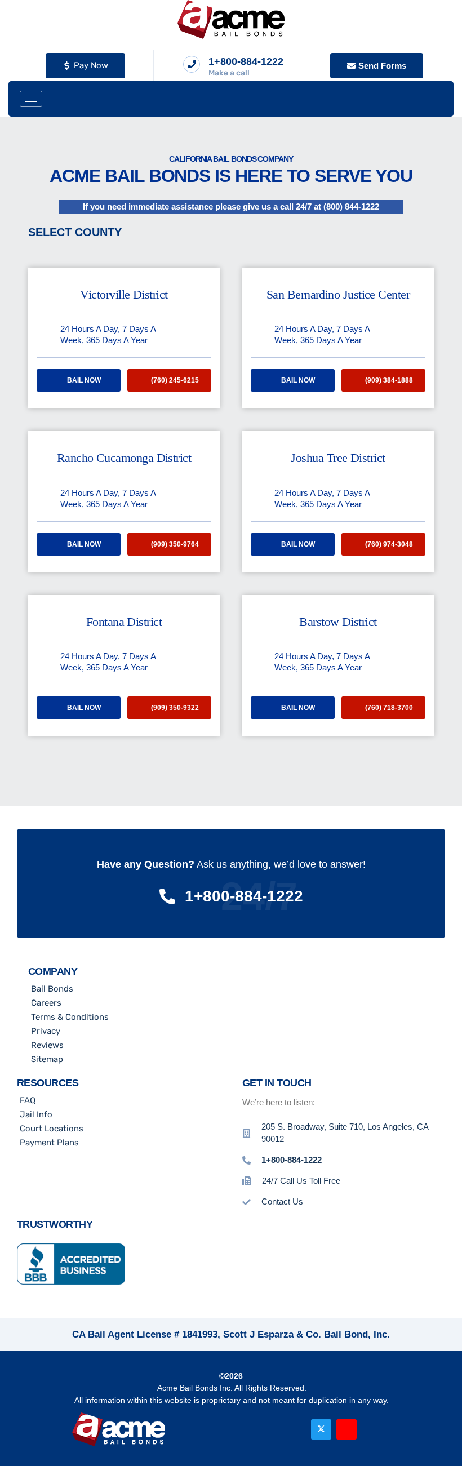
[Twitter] (321, 1429)
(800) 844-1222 (351, 206)
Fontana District (124, 622)
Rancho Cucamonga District (124, 458)
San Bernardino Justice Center (338, 294)
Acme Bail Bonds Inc (193, 1387)
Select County (75, 232)
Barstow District (337, 622)
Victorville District (123, 294)
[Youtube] (346, 1429)
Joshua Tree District (338, 458)
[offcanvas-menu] (430, 98)
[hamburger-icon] (31, 99)
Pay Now (91, 65)
